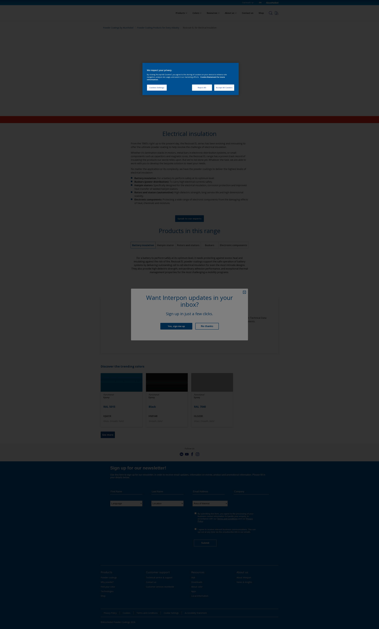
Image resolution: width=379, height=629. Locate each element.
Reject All (202, 87)
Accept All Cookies (224, 87)
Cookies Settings (156, 87)
